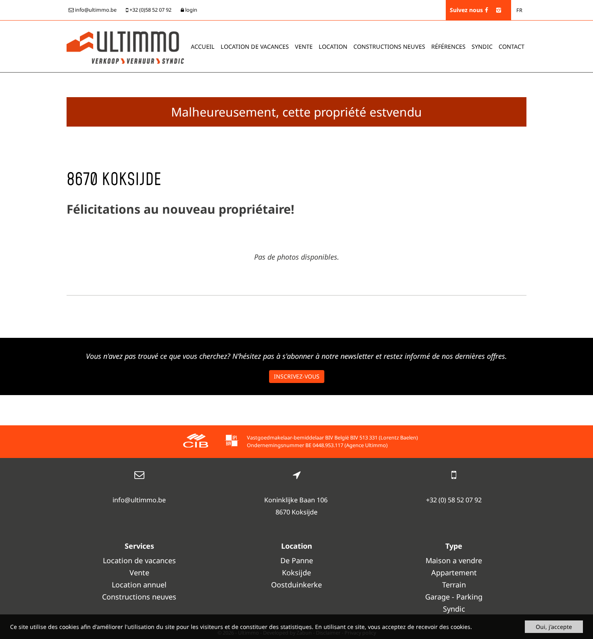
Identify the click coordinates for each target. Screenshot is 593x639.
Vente (304, 46)
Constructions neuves (389, 46)
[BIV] (231, 441)
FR (519, 10)
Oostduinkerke (296, 584)
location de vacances (255, 46)
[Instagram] (498, 10)
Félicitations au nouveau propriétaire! (180, 209)
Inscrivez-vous (296, 376)
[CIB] (195, 441)
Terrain (454, 584)
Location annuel (139, 584)
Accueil (203, 46)
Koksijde (296, 572)
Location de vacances (139, 560)
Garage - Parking (453, 597)
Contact (511, 46)
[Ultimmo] (125, 47)
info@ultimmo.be (139, 499)
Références (448, 46)
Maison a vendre (454, 560)
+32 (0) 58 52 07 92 (454, 499)
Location (333, 46)
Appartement (454, 572)
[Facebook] (486, 10)
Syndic (482, 46)
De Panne (296, 560)
